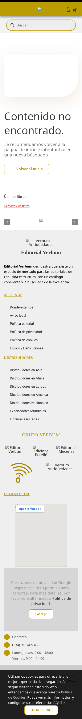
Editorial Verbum (41, 252)
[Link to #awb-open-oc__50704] (5, 9)
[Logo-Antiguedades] (60, 464)
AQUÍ (58, 702)
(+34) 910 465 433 (26, 645)
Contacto (19, 637)
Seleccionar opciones (40, 219)
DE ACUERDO (41, 710)
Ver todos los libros (16, 206)
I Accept (41, 614)
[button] (7, 222)
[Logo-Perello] (41, 447)
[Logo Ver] (41, 240)
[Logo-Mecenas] (66, 447)
